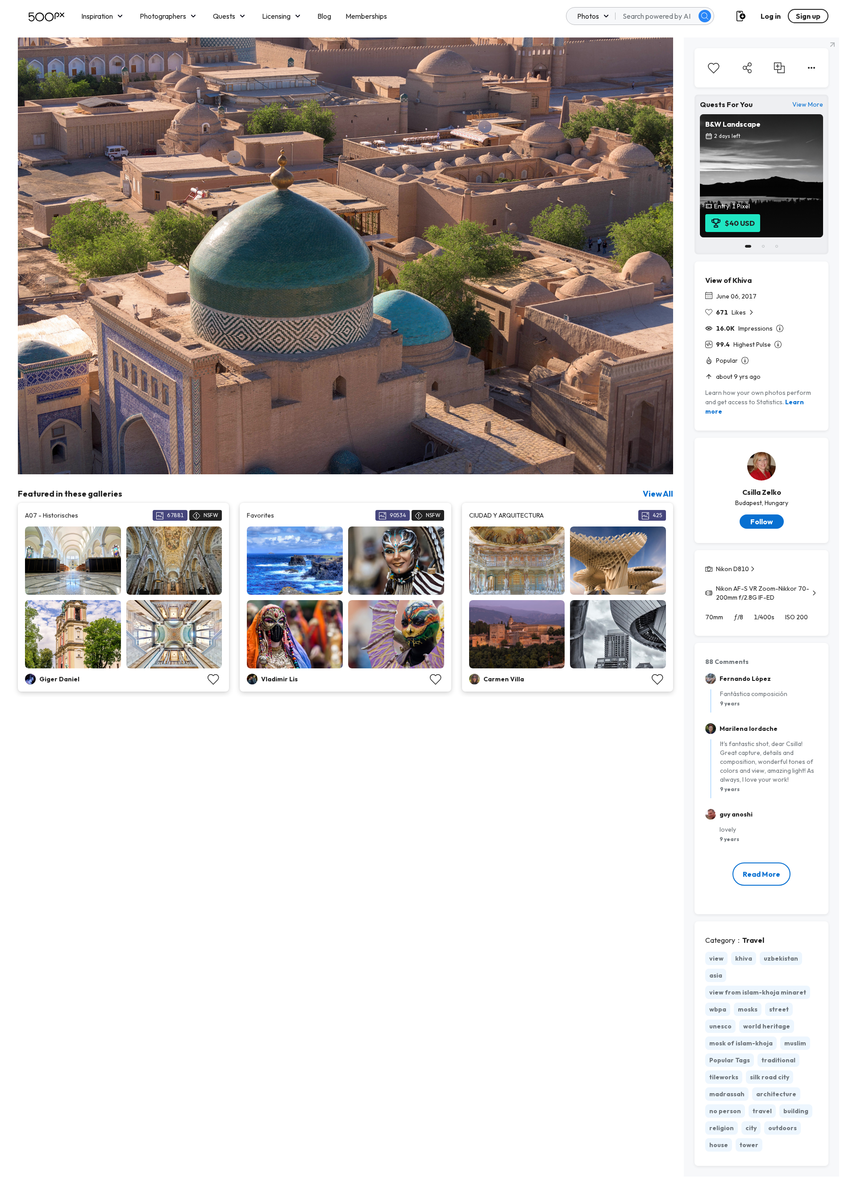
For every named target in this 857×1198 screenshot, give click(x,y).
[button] (705, 16)
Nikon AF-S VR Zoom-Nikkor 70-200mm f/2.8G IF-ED (762, 592)
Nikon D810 (732, 569)
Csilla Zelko (761, 492)
